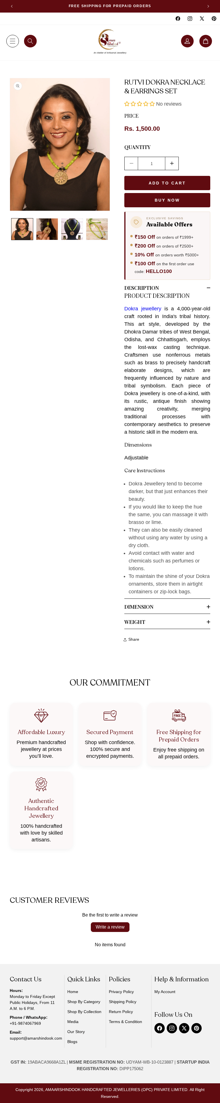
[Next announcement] (208, 6)
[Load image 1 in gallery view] (22, 229)
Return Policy (121, 1011)
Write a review (110, 927)
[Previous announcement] (11, 6)
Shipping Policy (122, 1001)
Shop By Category (83, 1001)
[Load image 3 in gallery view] (72, 229)
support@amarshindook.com (36, 1038)
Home (72, 991)
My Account (164, 991)
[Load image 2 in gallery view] (47, 229)
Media (72, 1021)
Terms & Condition (125, 1021)
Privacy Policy (121, 991)
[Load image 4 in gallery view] (97, 229)
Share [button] (133, 639)
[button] (12, 41)
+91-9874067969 (25, 1023)
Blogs (72, 1041)
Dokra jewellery (142, 309)
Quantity (137, 147)
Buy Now (167, 200)
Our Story (76, 1031)
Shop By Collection (84, 1011)
